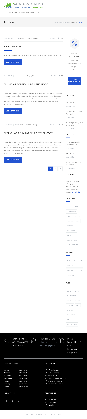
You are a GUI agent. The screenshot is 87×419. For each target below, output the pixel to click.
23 (62, 125)
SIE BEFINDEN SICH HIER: (62, 22)
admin (22, 38)
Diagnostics (71, 211)
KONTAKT (30, 13)
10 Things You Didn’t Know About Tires (73, 143)
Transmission (72, 240)
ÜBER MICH (8, 13)
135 (61, 38)
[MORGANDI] (24, 5)
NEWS (38, 13)
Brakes (29, 125)
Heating (34, 125)
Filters (77, 216)
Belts (69, 206)
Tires (69, 235)
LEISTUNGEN (19, 13)
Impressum (52, 402)
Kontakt (50, 405)
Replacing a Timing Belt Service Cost (28, 133)
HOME (73, 22)
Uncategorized (33, 38)
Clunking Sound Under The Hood (26, 84)
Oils (33, 76)
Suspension (71, 230)
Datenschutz (52, 399)
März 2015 (74, 270)
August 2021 (74, 261)
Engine (29, 76)
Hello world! (13, 46)
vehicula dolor (77, 192)
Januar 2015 (74, 275)
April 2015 (74, 265)
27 (62, 76)
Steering (70, 226)
